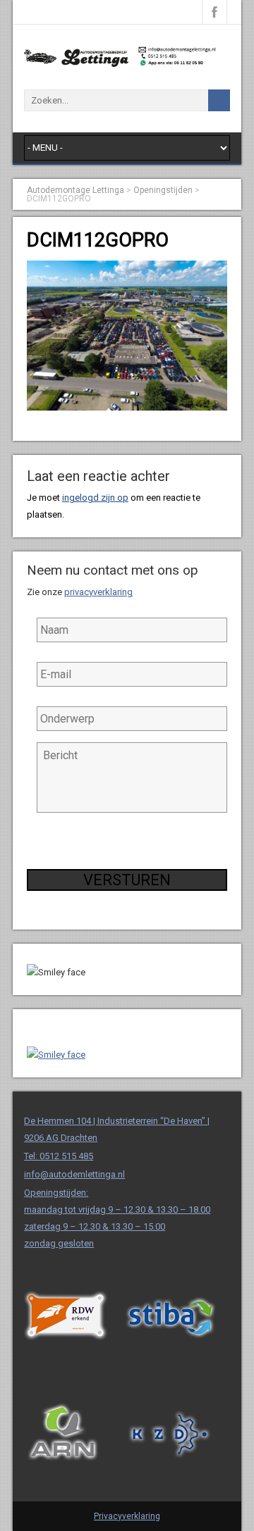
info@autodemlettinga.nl (74, 1174)
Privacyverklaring (127, 1516)
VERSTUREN (127, 880)
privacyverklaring (98, 592)
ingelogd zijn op (95, 497)
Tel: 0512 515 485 (58, 1156)
